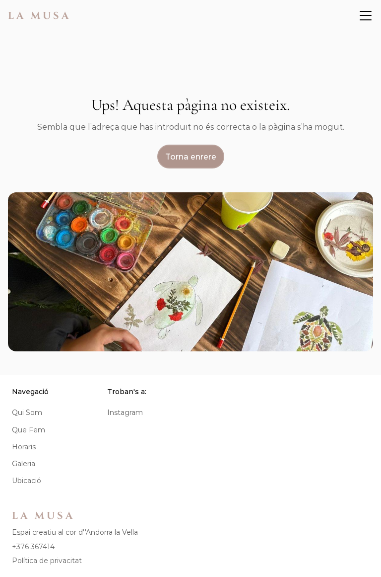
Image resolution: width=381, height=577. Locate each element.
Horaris (24, 446)
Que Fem (28, 429)
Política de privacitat (47, 560)
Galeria (23, 463)
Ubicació (26, 480)
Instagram (125, 412)
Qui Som (27, 412)
